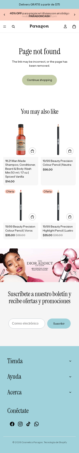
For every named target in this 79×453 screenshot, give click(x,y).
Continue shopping (39, 80)
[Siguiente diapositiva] (74, 14)
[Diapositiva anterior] (4, 14)
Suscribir (59, 323)
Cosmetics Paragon (32, 442)
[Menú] (4, 26)
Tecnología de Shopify (55, 442)
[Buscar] (13, 26)
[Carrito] (74, 26)
